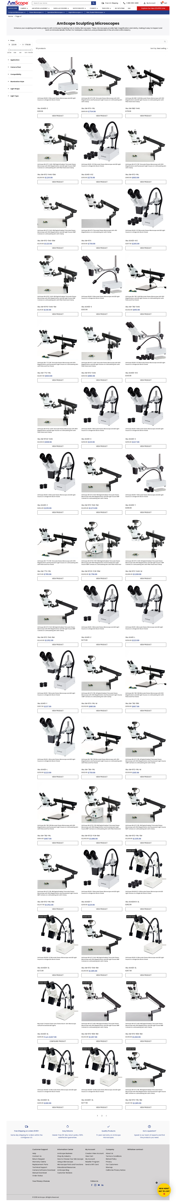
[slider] (9, 50)
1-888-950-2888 (132, 3)
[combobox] (159, 48)
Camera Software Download (43, 1170)
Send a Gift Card (91, 1164)
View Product (58, 116)
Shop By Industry (78, 8)
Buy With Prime (119, 8)
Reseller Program (92, 1162)
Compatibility (15, 74)
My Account (151, 3)
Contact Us (36, 1156)
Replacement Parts (40, 1164)
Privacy (109, 1162)
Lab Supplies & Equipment (40, 8)
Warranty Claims (39, 1162)
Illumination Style (17, 82)
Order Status (37, 1175)
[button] (164, 1190)
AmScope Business (64, 1153)
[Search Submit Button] (93, 3)
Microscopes (12, 8)
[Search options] (166, 42)
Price (12, 41)
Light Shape (15, 89)
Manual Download (39, 1173)
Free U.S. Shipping (111, 3)
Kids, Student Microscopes (95, 12)
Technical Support (39, 1167)
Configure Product (58, 1041)
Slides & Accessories (60, 8)
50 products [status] (41, 48)
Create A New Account (94, 1153)
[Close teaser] (157, 1183)
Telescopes (105, 8)
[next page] (106, 1116)
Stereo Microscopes (35, 12)
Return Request (38, 1159)
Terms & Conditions (114, 1156)
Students (93, 8)
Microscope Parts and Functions (70, 1164)
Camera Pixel (15, 67)
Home (10, 16)
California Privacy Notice (115, 1170)
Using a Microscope (65, 1162)
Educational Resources (66, 1167)
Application (14, 60)
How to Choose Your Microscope (70, 1159)
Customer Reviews (64, 1173)
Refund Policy (111, 1159)
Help (34, 1153)
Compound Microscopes (16, 12)
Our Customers (112, 1164)
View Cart (89, 1156)
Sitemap (109, 1167)
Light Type (14, 96)
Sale (129, 8)
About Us (109, 1153)
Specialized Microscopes (55, 12)
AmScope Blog (63, 1170)
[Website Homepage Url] (18, 3)
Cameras (23, 8)
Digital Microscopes (75, 12)
